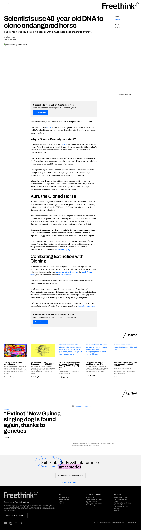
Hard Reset (90, 498)
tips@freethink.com (86, 306)
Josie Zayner (63, 377)
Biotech (116, 510)
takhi (64, 144)
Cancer (116, 360)
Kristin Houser (10, 37)
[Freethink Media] (29, 494)
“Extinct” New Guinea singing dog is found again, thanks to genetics (32, 422)
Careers (61, 501)
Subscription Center (69, 482)
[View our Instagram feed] (10, 523)
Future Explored (91, 501)
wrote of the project (64, 249)
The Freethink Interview (94, 499)
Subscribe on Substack (14, 515)
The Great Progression (38, 360)
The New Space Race (121, 506)
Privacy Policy (132, 522)
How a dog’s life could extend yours (13, 363)
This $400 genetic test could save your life (95, 363)
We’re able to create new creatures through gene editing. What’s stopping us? (69, 364)
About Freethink (64, 498)
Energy (116, 501)
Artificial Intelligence (121, 498)
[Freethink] (121, 5)
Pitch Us (62, 503)
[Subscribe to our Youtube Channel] (5, 523)
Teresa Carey (8, 437)
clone (48, 127)
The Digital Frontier (120, 499)
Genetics (117, 21)
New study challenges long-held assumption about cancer (125, 364)
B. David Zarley (9, 377)
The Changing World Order (122, 503)
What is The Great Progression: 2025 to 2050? (42, 363)
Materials (117, 508)
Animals (117, 19)
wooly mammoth (65, 275)
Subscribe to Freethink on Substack (70, 475)
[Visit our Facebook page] (16, 523)
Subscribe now (40, 112)
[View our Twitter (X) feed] (21, 523)
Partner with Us (64, 499)
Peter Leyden (35, 377)
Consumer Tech (119, 505)
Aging (5, 360)
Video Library (90, 505)
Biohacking (62, 360)
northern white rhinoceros (66, 272)
